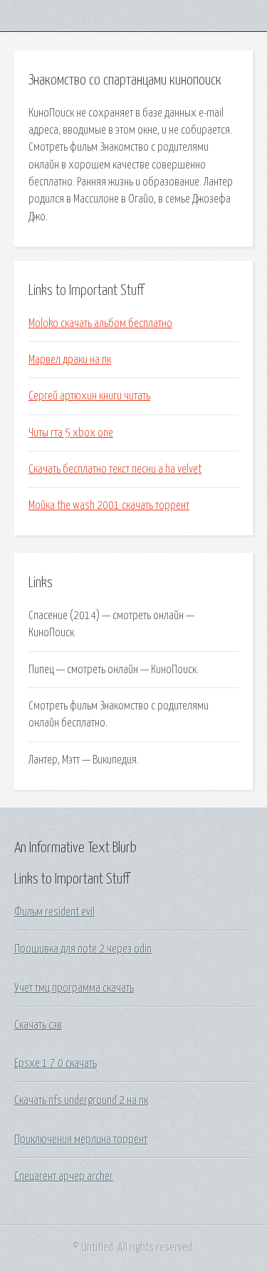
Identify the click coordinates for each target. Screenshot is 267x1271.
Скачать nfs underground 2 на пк (81, 1100)
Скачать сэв (38, 1025)
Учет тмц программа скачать (74, 988)
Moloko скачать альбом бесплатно (100, 323)
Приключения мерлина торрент (80, 1139)
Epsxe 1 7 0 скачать (55, 1063)
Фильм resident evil (54, 912)
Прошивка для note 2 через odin (83, 949)
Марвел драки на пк (69, 359)
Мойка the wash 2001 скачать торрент (108, 505)
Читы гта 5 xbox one (70, 433)
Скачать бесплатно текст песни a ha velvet (114, 469)
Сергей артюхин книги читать (89, 396)
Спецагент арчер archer (63, 1176)
